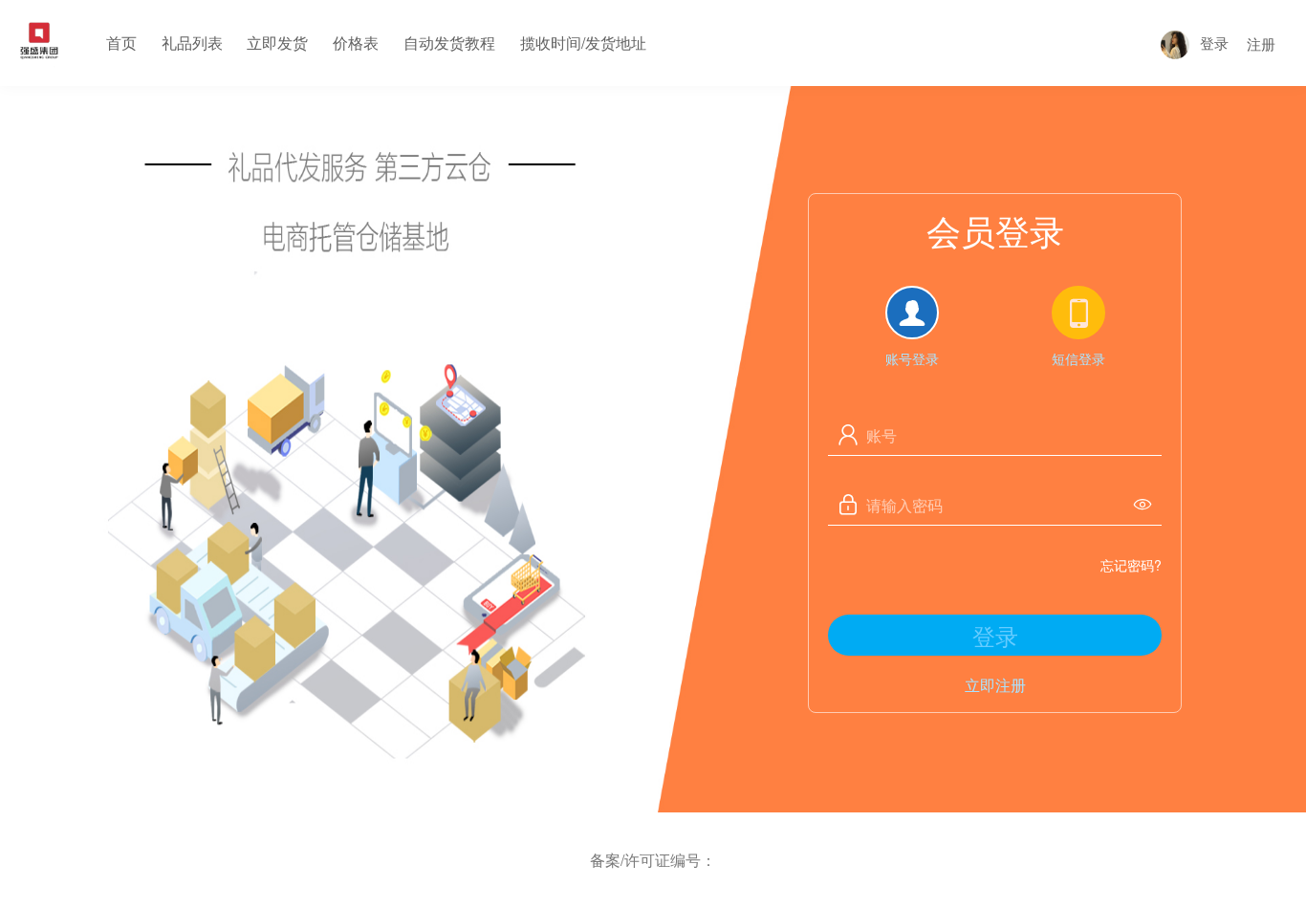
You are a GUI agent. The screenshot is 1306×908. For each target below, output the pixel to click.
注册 (1261, 43)
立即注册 (995, 685)
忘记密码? (1131, 564)
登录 (1214, 42)
